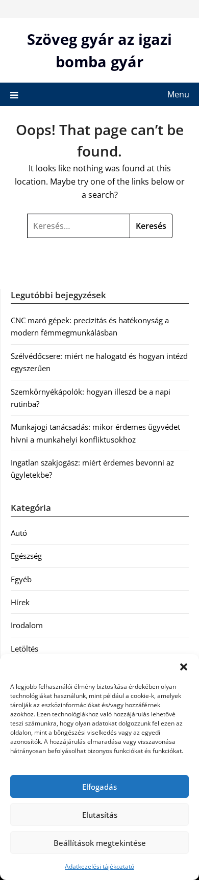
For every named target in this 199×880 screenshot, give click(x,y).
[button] (184, 667)
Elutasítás (99, 815)
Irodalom (27, 625)
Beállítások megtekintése (100, 843)
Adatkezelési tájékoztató (99, 866)
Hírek (20, 602)
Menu (178, 94)
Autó (19, 533)
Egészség (26, 556)
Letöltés (24, 648)
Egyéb (21, 579)
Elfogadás (99, 787)
